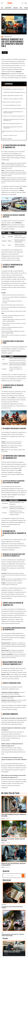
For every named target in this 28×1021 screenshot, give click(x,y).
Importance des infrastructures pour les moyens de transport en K (13, 120)
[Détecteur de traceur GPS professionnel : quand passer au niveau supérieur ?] (14, 853)
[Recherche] (22, 3)
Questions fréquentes (7, 138)
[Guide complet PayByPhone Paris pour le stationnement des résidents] (14, 804)
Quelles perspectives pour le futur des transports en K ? (13, 132)
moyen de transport (10, 163)
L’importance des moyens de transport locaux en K (14, 92)
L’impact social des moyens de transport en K (12, 123)
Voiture (4, 52)
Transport (3, 818)
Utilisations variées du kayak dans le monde (13, 98)
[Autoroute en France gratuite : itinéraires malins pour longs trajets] (14, 828)
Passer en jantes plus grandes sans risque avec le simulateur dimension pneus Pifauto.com (13, 951)
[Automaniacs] (10, 3)
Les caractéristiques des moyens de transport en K (13, 89)
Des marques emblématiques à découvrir (12, 105)
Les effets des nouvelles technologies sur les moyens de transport (13, 112)
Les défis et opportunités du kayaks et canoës (12, 95)
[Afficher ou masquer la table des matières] (19, 84)
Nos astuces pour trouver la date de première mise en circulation (12, 907)
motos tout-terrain (14, 190)
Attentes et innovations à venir (10, 135)
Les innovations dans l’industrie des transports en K (13, 108)
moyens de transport (4, 63)
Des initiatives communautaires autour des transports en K (12, 127)
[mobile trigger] (2, 3)
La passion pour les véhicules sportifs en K (11, 102)
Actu (2, 932)
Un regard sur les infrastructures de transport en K (13, 116)
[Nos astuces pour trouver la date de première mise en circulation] (14, 893)
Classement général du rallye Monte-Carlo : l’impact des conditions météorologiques (13, 935)
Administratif (4, 904)
